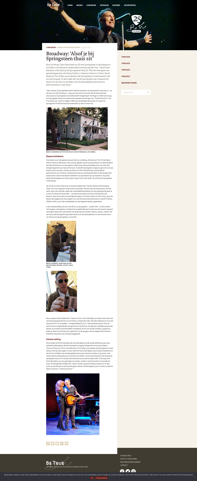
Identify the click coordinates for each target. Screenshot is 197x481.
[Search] (148, 92)
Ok (92, 478)
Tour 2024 (125, 70)
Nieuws (79, 5)
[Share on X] (52, 443)
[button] (122, 471)
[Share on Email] (62, 443)
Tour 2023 (125, 76)
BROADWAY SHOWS (129, 83)
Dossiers (116, 5)
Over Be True (125, 455)
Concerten (91, 5)
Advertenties (130, 5)
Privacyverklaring (128, 459)
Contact (124, 465)
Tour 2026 (125, 57)
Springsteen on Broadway (68, 47)
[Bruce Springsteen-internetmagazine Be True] (55, 5)
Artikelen (104, 5)
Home (70, 5)
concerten (51, 47)
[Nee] (194, 477)
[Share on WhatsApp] (57, 443)
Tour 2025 (125, 63)
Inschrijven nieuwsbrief (130, 462)
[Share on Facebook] (48, 443)
